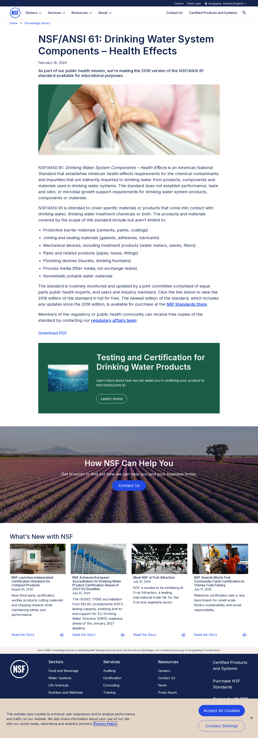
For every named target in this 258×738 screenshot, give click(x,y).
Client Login (194, 3)
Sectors (31, 13)
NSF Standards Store (187, 304)
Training (109, 692)
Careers (179, 3)
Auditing (109, 671)
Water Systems (59, 678)
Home (14, 23)
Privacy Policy (105, 724)
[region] (129, 718)
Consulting (111, 685)
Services (54, 13)
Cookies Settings (221, 725)
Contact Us (166, 678)
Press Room (167, 692)
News (162, 685)
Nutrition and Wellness (65, 692)
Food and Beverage (63, 671)
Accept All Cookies (222, 710)
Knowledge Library (37, 23)
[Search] (244, 12)
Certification (112, 678)
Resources (80, 13)
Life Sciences (58, 685)
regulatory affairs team (113, 320)
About (102, 13)
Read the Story (22, 635)
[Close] (251, 717)
